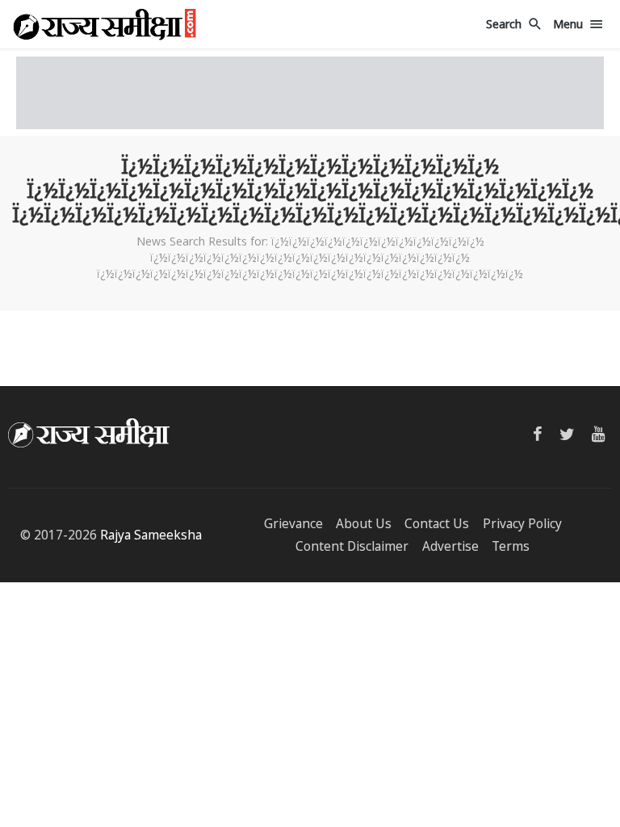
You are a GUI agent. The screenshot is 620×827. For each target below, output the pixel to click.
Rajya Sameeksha (151, 535)
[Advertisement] (310, 93)
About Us (364, 523)
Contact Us (436, 523)
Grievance (293, 523)
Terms (511, 546)
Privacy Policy (522, 523)
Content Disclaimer (351, 546)
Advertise (450, 546)
